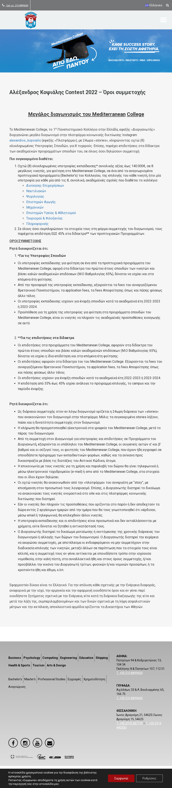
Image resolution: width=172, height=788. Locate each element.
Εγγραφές (74, 679)
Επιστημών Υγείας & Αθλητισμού (51, 213)
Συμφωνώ (121, 778)
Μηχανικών (35, 207)
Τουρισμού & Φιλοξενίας (44, 218)
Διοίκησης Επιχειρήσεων (45, 186)
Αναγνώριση (16, 686)
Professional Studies (51, 679)
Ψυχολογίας (35, 196)
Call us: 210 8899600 (17, 5)
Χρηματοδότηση (94, 679)
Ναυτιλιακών (36, 191)
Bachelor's (15, 679)
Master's (30, 679)
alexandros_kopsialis (25, 140)
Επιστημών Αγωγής (41, 202)
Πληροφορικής (37, 224)
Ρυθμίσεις (149, 778)
